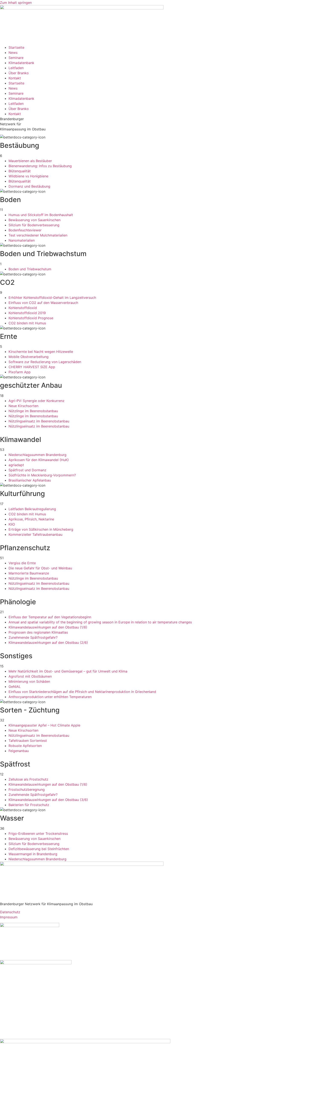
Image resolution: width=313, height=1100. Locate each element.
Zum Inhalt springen (16, 2)
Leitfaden (16, 68)
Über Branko (19, 73)
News (13, 52)
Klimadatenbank (21, 63)
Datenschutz (10, 912)
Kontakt (15, 78)
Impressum (8, 917)
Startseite (16, 47)
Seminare (16, 58)
